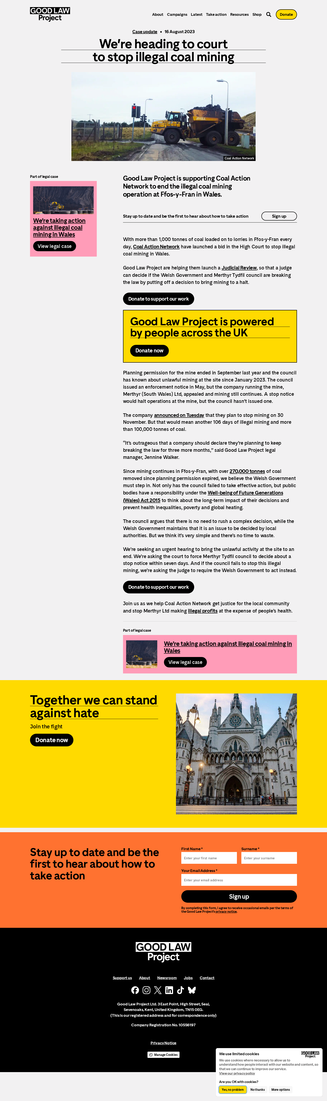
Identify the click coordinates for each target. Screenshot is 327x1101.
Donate (286, 14)
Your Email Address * (199, 870)
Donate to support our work (158, 299)
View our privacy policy (237, 1073)
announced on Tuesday (179, 415)
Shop (257, 14)
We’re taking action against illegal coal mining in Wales (63, 219)
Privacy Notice (163, 1043)
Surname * (250, 848)
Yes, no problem (233, 1089)
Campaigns (177, 14)
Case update (144, 31)
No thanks (257, 1089)
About (157, 14)
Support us (122, 977)
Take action (216, 14)
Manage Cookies (165, 1055)
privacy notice (226, 911)
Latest (196, 14)
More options (280, 1089)
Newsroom (167, 977)
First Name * (192, 848)
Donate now (149, 351)
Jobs (188, 977)
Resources (239, 14)
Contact (207, 977)
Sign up (279, 216)
